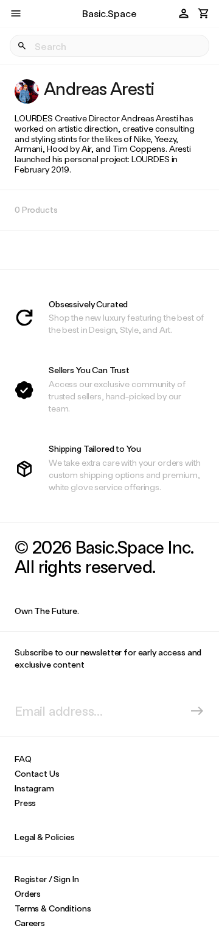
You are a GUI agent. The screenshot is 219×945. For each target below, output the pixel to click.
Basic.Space (109, 13)
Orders (28, 893)
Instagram (34, 788)
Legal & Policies (45, 837)
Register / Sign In (46, 879)
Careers (30, 923)
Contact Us (37, 773)
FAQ (23, 759)
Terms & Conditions (53, 908)
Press (25, 802)
